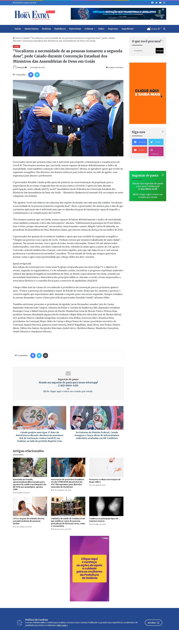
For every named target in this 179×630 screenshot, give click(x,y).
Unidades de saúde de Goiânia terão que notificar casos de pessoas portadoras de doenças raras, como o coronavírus (68, 522)
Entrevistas (75, 29)
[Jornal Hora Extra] (34, 15)
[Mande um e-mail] (26, 67)
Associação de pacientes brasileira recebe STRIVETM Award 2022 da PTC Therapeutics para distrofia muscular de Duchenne (67, 483)
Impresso (113, 29)
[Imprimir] (45, 355)
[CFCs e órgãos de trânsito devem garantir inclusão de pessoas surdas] (30, 506)
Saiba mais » (62, 625)
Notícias (46, 29)
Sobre (101, 29)
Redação (21, 67)
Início (18, 29)
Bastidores (60, 29)
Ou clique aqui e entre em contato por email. (69, 391)
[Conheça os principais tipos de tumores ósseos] (106, 506)
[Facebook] (30, 74)
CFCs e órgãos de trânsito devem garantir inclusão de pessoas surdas (28, 521)
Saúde (26, 38)
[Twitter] (37, 74)
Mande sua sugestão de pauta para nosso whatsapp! (68, 384)
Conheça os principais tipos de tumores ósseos (103, 519)
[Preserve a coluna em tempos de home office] (106, 467)
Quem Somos (31, 29)
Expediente (128, 29)
